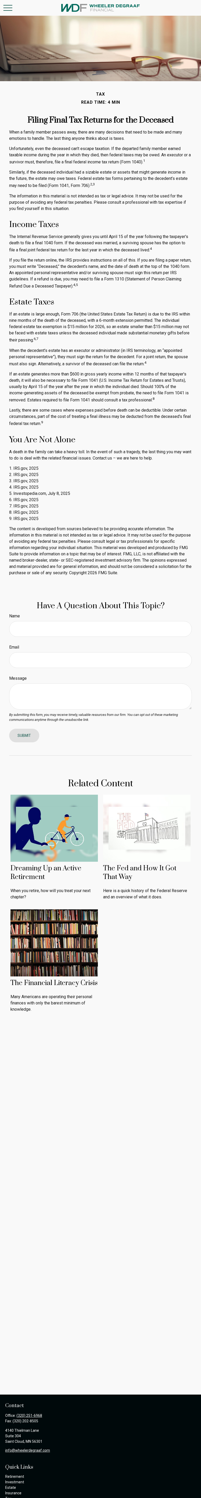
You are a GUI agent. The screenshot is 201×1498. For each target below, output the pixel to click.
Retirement (14, 1476)
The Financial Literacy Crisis (54, 983)
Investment (14, 1482)
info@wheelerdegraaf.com (27, 1450)
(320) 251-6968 (29, 1415)
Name (14, 615)
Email (14, 647)
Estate (10, 1487)
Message (18, 678)
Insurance (13, 1493)
